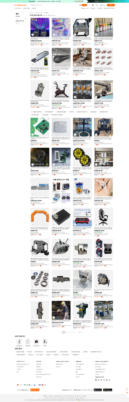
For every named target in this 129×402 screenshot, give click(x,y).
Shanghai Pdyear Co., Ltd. (36, 233)
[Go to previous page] (61, 332)
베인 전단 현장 (45, 114)
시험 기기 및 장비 (38, 12)
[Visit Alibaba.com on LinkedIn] (99, 380)
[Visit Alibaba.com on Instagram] (104, 380)
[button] (80, 5)
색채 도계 (48, 354)
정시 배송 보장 (39, 369)
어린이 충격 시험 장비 (76, 351)
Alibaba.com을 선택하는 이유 (23, 364)
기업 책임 (19, 369)
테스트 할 (29, 351)
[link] (127, 389)
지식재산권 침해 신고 (80, 374)
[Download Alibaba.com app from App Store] (98, 390)
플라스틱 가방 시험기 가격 (82, 111)
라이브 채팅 (78, 366)
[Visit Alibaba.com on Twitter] (101, 380)
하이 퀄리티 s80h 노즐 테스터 (57, 114)
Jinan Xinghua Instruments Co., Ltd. (38, 203)
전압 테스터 (56, 354)
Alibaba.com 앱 (77, 389)
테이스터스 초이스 (65, 354)
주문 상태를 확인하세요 (100, 369)
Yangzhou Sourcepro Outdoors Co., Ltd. (102, 203)
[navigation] (21, 172)
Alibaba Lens (24, 389)
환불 (77, 371)
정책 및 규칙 (39, 376)
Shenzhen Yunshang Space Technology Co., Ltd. (61, 173)
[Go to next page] (82, 332)
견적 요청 (58, 366)
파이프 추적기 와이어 (39, 351)
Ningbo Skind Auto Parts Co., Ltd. (101, 73)
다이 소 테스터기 (40, 354)
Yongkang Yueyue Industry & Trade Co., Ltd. (82, 233)
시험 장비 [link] (46, 12)
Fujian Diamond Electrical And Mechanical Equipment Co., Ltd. (40, 173)
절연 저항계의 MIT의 (104, 111)
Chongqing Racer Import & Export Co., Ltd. (60, 233)
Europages (84, 395)
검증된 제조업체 (59, 364)
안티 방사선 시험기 (35, 114)
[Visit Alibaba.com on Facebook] (96, 380)
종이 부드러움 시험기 (49, 111)
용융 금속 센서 (93, 111)
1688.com (51, 395)
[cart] (97, 5)
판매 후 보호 (39, 371)
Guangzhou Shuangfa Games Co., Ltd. (81, 143)
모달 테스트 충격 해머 (21, 354)
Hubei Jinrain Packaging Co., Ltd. (101, 43)
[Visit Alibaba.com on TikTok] (109, 380)
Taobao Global (70, 395)
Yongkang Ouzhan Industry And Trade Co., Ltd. (61, 107)
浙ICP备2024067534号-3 (99, 400)
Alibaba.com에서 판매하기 (100, 364)
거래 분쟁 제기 (79, 369)
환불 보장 (38, 366)
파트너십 (97, 374)
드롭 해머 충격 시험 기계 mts (96, 351)
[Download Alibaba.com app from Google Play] (107, 390)
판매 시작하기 (98, 366)
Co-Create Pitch (20, 366)
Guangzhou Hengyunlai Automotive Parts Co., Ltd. (61, 143)
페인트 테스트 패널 (20, 351)
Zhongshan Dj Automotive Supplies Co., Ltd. (82, 173)
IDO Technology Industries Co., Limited (60, 43)
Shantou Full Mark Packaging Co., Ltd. (80, 203)
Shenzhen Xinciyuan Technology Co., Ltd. (39, 76)
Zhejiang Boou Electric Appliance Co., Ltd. (103, 173)
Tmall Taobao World (58, 395)
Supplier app (65, 389)
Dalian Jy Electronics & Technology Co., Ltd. (40, 143)
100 (80, 332)
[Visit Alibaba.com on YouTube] (107, 380)
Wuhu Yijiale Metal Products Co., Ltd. (101, 106)
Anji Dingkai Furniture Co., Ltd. (79, 73)
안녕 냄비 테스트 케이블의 (51, 351)
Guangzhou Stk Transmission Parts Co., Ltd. (103, 143)
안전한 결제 (38, 364)
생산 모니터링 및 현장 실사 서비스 (43, 374)
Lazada (64, 395)
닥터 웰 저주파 (75, 354)
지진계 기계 (31, 354)
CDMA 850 (72, 111)
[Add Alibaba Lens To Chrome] (34, 390)
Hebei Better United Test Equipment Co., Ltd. (82, 106)
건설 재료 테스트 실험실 (61, 111)
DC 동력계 (85, 351)
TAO (75, 395)
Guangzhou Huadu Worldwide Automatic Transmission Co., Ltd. (82, 43)
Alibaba (31, 12)
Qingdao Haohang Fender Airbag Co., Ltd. (60, 73)
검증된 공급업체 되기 (99, 371)
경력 (18, 371)
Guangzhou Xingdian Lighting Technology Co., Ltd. (40, 43)
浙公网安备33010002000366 (86, 400)
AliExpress (45, 395)
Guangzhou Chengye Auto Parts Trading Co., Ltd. (40, 106)
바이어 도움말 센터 (80, 364)
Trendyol (79, 395)
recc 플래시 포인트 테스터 (37, 111)
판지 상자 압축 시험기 (64, 351)
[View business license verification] (76, 400)
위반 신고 (78, 376)
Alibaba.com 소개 (20, 361)
